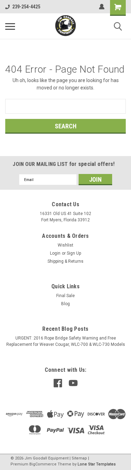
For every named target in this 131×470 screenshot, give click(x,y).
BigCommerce (43, 464)
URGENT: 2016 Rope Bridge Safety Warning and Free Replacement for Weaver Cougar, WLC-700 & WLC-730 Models (65, 341)
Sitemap (79, 458)
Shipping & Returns (65, 261)
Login (55, 253)
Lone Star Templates (97, 464)
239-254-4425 (26, 6)
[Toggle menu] (10, 26)
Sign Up (74, 253)
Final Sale (65, 295)
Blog (65, 303)
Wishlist (65, 245)
